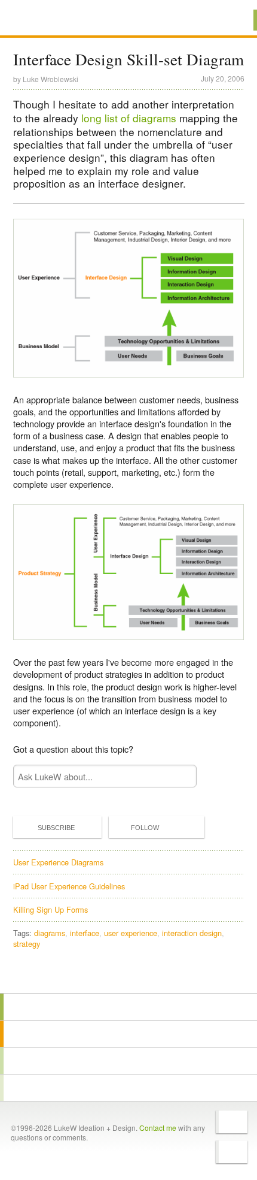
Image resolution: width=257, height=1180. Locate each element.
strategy (26, 943)
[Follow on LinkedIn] (231, 1151)
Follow (145, 827)
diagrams (49, 932)
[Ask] (128, 1088)
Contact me (157, 1127)
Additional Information (53, 19)
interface (84, 932)
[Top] (128, 976)
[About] (128, 1007)
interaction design (192, 932)
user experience (130, 932)
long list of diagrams (128, 117)
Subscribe (56, 827)
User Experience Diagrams (58, 862)
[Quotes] (128, 1034)
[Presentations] (128, 1061)
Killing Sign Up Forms (50, 909)
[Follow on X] (231, 1121)
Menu (232, 20)
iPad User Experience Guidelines (69, 886)
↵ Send (179, 776)
